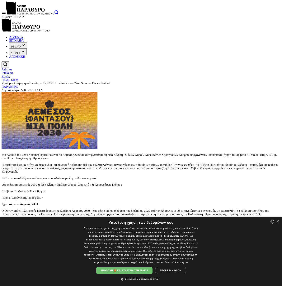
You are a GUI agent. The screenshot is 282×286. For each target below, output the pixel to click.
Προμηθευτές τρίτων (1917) (137, 243)
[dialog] (141, 251)
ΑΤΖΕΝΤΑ (16, 37)
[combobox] (272, 222)
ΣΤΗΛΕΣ (16, 52)
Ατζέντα (7, 69)
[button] (141, 279)
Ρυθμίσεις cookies (153, 262)
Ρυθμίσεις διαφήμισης (146, 258)
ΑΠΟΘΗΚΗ (17, 56)
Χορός (6, 76)
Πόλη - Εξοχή (10, 79)
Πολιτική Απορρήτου (176, 262)
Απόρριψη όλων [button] (170, 270)
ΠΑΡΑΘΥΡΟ (10, 86)
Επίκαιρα (7, 72)
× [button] (277, 221)
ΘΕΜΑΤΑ (16, 46)
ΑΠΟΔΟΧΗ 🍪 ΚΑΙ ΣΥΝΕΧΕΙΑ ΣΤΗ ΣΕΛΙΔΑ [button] (124, 270)
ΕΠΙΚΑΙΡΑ (16, 40)
